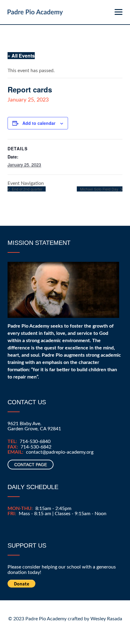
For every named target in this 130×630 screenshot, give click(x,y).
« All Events (21, 55)
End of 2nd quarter (26, 189)
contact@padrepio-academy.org (59, 452)
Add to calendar (38, 123)
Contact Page (30, 464)
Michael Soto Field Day (99, 189)
